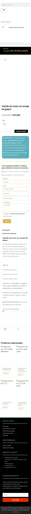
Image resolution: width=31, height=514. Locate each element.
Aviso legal (6, 426)
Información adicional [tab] (9, 233)
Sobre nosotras (7, 445)
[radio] (4, 124)
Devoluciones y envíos (9, 428)
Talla (3, 120)
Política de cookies (8, 433)
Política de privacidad (17, 214)
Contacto (5, 435)
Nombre (5, 179)
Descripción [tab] (6, 230)
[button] (15, 43)
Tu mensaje (6, 202)
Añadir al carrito (21, 131)
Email (4, 186)
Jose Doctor (15, 512)
